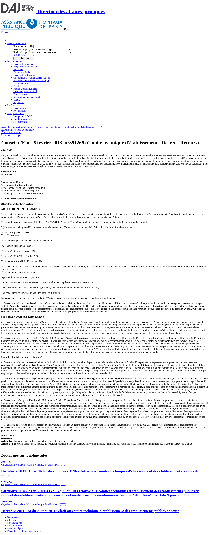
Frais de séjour (20, 94)
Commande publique (23, 83)
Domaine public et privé (25, 91)
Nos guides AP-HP (22, 116)
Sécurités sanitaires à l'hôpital (27, 97)
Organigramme (20, 108)
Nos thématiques (15, 61)
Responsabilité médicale (25, 66)
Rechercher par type (23, 49)
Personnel (18, 69)
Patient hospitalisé (22, 72)
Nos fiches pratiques (23, 119)
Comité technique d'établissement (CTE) (82, 127)
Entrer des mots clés (23, 46)
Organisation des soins (24, 75)
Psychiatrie (18, 102)
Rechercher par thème (24, 52)
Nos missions (19, 110)
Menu (66, 29)
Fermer (4, 32)
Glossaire (11, 520)
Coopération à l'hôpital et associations (31, 77)
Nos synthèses (20, 121)
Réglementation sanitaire (25, 88)
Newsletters (13, 517)
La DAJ (11, 105)
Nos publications (15, 113)
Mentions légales (15, 528)
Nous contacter (14, 523)
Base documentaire (16, 43)
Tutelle (16, 99)
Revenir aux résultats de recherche (17, 129)
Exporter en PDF (12, 132)
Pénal (16, 86)
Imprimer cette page (10, 135)
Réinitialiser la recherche (25, 55)
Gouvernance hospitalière (48, 127)
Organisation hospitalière (25, 64)
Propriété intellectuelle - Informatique (31, 80)
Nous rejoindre (14, 525)
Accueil (5, 127)
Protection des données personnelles (24, 531)
